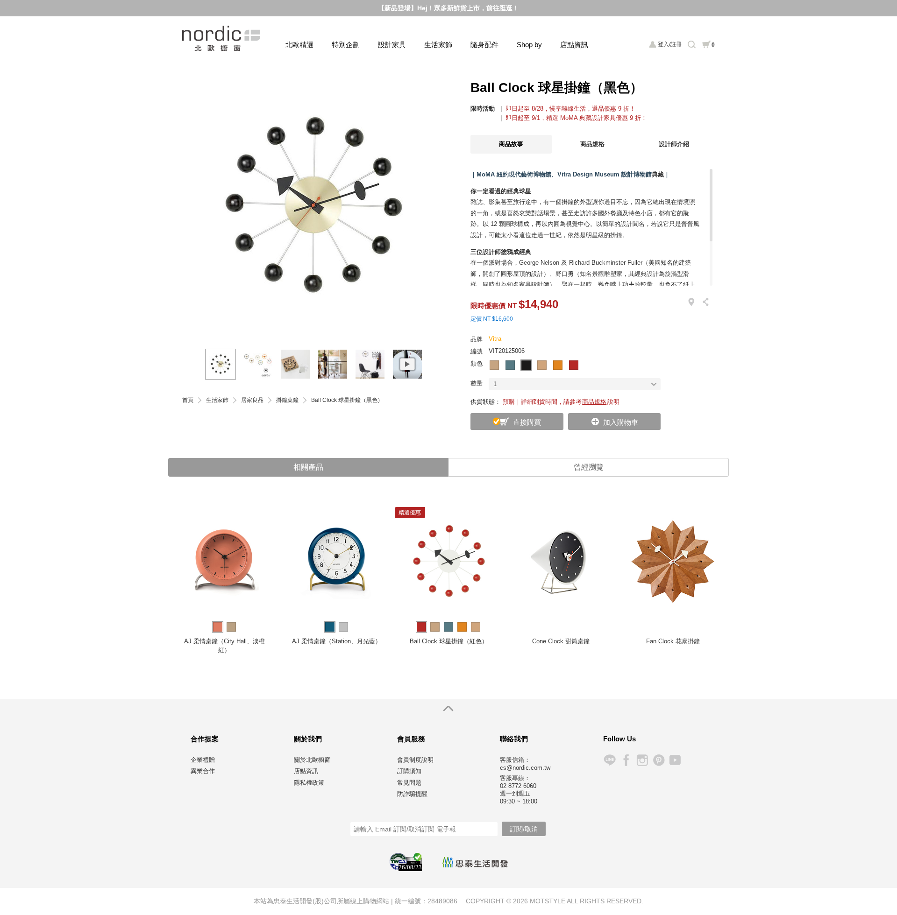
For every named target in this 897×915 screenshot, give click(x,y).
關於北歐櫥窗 (312, 759)
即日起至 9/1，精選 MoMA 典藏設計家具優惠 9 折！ (576, 117)
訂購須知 (409, 770)
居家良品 (252, 400)
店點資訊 (574, 45)
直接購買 (527, 422)
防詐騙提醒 (412, 793)
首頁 (187, 400)
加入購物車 (620, 422)
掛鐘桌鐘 (287, 400)
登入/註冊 (670, 44)
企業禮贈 (203, 759)
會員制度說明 (415, 759)
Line (609, 760)
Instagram (642, 760)
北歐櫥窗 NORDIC (222, 38)
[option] (313, 205)
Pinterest (658, 760)
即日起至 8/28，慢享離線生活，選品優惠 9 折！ (570, 108)
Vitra (495, 338)
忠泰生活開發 (475, 862)
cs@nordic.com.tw (525, 767)
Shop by (529, 45)
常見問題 (409, 782)
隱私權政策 (309, 782)
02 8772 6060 (518, 785)
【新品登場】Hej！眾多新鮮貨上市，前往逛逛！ (448, 8)
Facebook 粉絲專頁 (625, 760)
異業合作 (203, 770)
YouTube (675, 760)
